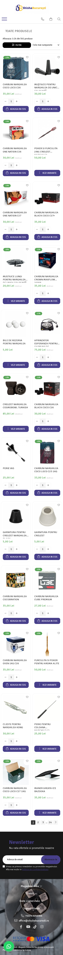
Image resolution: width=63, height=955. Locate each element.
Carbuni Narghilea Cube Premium (46, 598)
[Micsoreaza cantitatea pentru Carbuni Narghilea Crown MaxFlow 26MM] (37, 293)
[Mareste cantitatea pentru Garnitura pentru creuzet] (48, 549)
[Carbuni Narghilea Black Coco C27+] (47, 196)
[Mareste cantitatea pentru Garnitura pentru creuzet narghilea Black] (17, 549)
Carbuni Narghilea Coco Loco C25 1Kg (46, 470)
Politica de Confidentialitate (35, 869)
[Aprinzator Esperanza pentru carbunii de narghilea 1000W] (47, 324)
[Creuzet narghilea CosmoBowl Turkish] (16, 388)
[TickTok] (35, 927)
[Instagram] (42, 927)
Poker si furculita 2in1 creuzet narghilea (46, 151)
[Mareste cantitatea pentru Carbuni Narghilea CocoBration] (17, 613)
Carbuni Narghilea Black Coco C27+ (46, 214)
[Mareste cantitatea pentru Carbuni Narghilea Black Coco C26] (48, 421)
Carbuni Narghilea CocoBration (15, 598)
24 (50, 822)
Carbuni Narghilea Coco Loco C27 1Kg (15, 790)
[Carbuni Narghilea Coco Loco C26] (16, 68)
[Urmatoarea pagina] (55, 822)
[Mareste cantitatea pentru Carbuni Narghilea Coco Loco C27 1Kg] (17, 805)
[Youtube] (28, 927)
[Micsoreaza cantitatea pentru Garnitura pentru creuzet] (37, 549)
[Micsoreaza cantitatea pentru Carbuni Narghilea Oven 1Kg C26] (5, 677)
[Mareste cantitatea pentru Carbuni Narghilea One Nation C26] (17, 165)
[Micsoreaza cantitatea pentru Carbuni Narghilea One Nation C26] (5, 165)
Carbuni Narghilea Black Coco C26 (46, 406)
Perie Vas (8, 468)
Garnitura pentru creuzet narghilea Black (15, 534)
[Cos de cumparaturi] (51, 19)
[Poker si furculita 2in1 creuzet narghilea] (47, 132)
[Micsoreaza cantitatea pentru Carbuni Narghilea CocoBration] (5, 613)
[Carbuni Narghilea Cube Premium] (47, 580)
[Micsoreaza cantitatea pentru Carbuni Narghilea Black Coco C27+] (37, 229)
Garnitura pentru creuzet (45, 534)
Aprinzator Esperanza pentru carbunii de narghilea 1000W (46, 343)
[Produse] (5, 20)
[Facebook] (21, 927)
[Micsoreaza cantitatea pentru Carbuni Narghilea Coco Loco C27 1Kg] (5, 805)
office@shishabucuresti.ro (33, 920)
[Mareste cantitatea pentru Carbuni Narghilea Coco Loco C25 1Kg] (48, 485)
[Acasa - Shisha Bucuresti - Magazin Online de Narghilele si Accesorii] (31, 8)
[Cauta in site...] (59, 19)
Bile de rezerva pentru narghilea (14, 342)
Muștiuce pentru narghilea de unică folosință (46, 87)
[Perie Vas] (16, 452)
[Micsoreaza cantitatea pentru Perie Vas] (5, 485)
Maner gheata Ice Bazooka (45, 790)
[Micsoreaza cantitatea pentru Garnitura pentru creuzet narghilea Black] (5, 549)
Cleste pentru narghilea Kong (13, 726)
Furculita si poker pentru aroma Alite (46, 662)
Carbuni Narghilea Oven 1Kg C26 (15, 662)
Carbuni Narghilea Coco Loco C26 (15, 86)
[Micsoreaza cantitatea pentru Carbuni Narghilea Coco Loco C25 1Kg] (37, 485)
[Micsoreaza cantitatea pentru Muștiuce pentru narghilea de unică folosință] (37, 101)
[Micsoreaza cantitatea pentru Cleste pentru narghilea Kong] (5, 741)
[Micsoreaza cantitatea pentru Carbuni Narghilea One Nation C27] (5, 229)
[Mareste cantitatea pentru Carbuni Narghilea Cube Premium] (48, 613)
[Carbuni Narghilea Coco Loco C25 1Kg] (47, 452)
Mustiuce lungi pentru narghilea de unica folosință (15, 279)
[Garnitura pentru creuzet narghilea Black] (16, 516)
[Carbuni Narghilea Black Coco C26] (47, 388)
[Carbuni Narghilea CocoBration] (16, 580)
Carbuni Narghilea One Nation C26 (15, 150)
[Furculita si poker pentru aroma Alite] (47, 644)
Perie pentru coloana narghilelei (42, 726)
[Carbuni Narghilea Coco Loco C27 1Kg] (16, 772)
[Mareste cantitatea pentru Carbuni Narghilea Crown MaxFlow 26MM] (48, 293)
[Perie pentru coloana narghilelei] (47, 708)
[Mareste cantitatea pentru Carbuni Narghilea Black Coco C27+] (48, 229)
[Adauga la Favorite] (26, 58)
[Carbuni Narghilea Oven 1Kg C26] (16, 644)
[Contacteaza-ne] (43, 19)
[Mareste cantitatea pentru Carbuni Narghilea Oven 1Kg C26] (17, 677)
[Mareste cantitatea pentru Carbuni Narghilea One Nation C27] (17, 229)
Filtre (18, 45)
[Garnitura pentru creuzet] (47, 516)
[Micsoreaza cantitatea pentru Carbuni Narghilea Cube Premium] (37, 613)
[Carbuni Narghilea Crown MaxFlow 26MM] (47, 260)
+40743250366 (33, 915)
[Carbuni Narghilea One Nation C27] (16, 196)
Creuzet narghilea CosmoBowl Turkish (15, 406)
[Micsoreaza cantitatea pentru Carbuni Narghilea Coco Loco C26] (5, 101)
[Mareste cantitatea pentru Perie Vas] (17, 485)
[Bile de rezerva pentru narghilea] (16, 324)
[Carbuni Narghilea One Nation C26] (16, 132)
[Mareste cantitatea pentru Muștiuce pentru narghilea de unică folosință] (48, 101)
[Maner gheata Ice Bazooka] (47, 772)
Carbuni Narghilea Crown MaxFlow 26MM (46, 279)
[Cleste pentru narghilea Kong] (16, 708)
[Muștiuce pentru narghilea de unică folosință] (47, 68)
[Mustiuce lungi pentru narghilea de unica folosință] (16, 260)
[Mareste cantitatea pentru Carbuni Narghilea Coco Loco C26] (17, 101)
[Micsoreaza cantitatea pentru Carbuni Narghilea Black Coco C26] (37, 421)
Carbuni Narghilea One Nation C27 (15, 214)
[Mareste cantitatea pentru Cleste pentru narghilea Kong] (17, 741)
